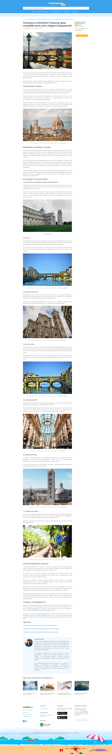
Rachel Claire (48, 233)
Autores (75, 11)
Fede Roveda (63, 143)
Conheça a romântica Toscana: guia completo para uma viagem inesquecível (55, 19)
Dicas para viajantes (45, 14)
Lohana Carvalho (39, 639)
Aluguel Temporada (43, 11)
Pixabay (63, 559)
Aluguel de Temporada (76, 14)
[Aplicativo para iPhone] (62, 719)
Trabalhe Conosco (27, 716)
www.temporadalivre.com (32, 608)
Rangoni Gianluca (63, 287)
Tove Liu (63, 450)
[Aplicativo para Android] (62, 715)
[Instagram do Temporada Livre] (26, 721)
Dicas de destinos (34, 14)
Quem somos (67, 11)
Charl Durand (63, 507)
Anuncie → (81, 720)
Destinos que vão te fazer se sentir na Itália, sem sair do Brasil (40, 625)
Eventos (67, 14)
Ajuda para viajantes (44, 708)
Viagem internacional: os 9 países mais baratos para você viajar (41, 632)
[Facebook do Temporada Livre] (24, 721)
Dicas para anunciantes (57, 14)
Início (24, 19)
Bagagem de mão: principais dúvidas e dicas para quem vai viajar (41, 628)
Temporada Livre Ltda (47, 733)
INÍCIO (34, 11)
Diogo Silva (63, 340)
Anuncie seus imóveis (56, 11)
